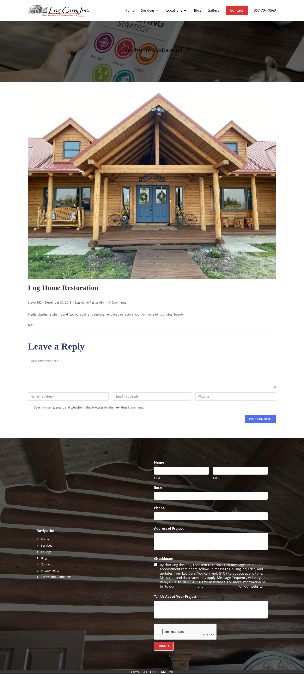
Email (160, 487)
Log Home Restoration (90, 302)
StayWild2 (35, 302)
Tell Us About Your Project (175, 597)
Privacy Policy (186, 586)
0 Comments (117, 302)
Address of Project (169, 528)
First (157, 477)
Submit (163, 646)
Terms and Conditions (221, 586)
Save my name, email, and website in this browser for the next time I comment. (89, 407)
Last (216, 477)
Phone (159, 508)
